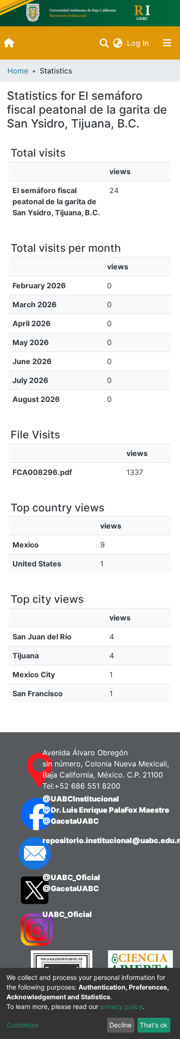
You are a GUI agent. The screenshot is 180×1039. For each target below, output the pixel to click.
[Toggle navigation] (167, 43)
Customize (22, 1025)
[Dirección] (22, 770)
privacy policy (121, 1006)
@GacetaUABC (70, 821)
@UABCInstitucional (80, 798)
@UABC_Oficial (71, 877)
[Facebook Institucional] (22, 814)
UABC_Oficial (67, 914)
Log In (138, 43)
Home (17, 70)
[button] (117, 43)
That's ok (154, 1025)
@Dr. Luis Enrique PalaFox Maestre (105, 809)
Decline (120, 1025)
